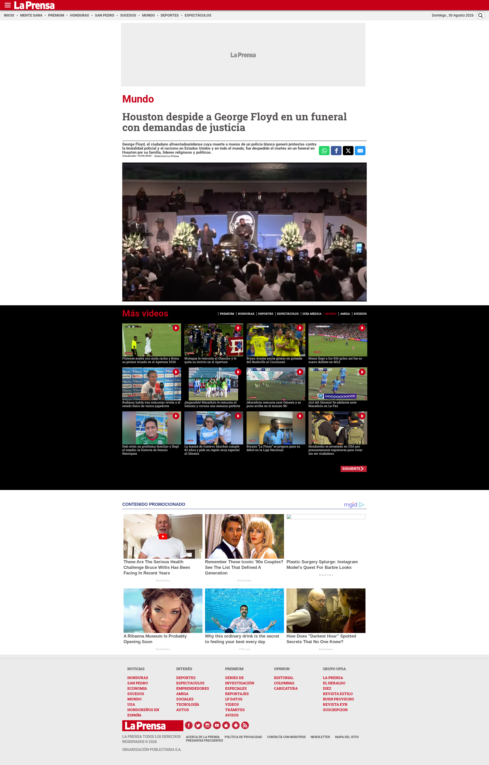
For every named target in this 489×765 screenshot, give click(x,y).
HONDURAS (137, 677)
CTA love (244, 649)
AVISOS (232, 715)
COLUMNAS (284, 683)
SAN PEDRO (137, 683)
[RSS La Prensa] (245, 725)
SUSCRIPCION (335, 709)
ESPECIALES (236, 688)
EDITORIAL (283, 677)
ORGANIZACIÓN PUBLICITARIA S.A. (151, 749)
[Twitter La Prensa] (198, 725)
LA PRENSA (333, 677)
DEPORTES (186, 677)
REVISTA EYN (335, 704)
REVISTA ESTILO (338, 693)
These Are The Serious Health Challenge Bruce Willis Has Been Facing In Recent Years (157, 567)
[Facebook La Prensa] (189, 725)
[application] (244, 232)
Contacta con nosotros (286, 737)
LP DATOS (233, 699)
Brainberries (163, 580)
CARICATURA (286, 688)
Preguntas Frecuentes (204, 740)
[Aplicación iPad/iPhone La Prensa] (226, 725)
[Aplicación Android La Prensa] (236, 725)
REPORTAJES (237, 693)
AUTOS (182, 709)
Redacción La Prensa (166, 156)
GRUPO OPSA (334, 668)
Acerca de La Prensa (203, 737)
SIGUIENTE (351, 469)
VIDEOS (232, 704)
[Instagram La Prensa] (207, 725)
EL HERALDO (334, 683)
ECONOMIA (137, 688)
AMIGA (182, 693)
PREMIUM (234, 668)
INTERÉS (184, 668)
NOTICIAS (136, 668)
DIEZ (327, 688)
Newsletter (320, 737)
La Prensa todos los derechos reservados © (151, 739)
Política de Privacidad (243, 737)
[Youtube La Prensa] (217, 725)
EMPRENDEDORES (192, 688)
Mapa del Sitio (347, 737)
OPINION (282, 668)
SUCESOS (135, 693)
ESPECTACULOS (190, 683)
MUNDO (134, 699)
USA (131, 704)
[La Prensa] (145, 725)
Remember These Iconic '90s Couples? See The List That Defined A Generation (244, 567)
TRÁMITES (235, 709)
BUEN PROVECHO (338, 699)
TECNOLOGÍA (187, 704)
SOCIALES (185, 699)
